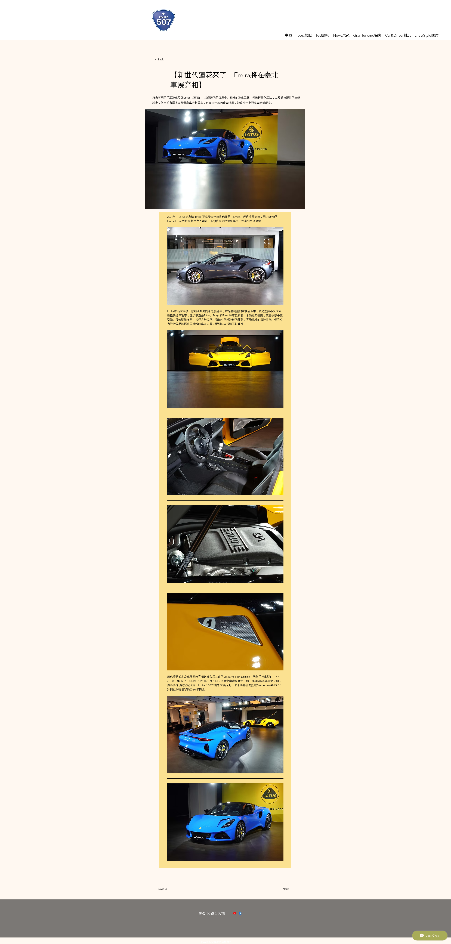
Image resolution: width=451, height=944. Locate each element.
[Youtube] (235, 913)
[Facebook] (240, 913)
